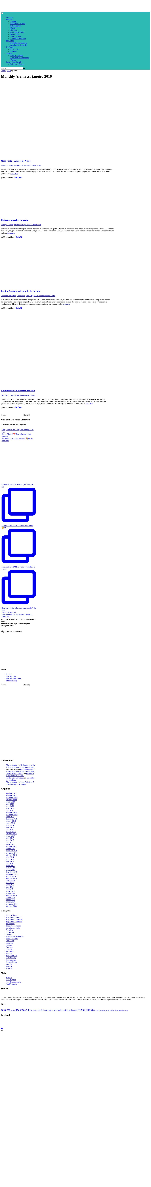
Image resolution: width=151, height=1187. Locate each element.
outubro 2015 (11, 876)
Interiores (9, 19)
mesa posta (85, 1009)
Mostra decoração (99, 1010)
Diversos (9, 53)
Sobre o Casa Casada (13, 62)
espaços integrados (54, 1010)
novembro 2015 (11, 874)
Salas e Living (15, 26)
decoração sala (34, 1010)
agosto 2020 (10, 802)
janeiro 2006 (10, 898)
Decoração (21, 296)
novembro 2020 (11, 798)
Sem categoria (31, 296)
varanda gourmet (123, 1010)
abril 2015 (9, 889)
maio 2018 (10, 827)
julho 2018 (10, 825)
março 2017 (10, 844)
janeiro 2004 (10, 902)
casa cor (5, 1009)
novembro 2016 (11, 853)
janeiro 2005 (10, 900)
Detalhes (9, 934)
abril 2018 (9, 829)
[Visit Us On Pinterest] (21, 413)
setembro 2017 (11, 834)
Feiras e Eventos (16, 56)
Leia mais (14, 174)
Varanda (13, 22)
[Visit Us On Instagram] (25, 413)
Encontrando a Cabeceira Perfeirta (18, 390)
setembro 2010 (11, 895)
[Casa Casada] (26, 11)
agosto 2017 (10, 836)
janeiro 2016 (10, 870)
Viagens (13, 60)
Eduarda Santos (11, 765)
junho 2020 (10, 806)
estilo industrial (70, 1010)
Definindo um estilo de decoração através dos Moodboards (20, 766)
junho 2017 (10, 840)
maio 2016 (10, 861)
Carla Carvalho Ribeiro (14, 774)
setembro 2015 (11, 878)
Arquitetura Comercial (18, 45)
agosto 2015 (10, 881)
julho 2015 (10, 883)
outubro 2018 (11, 821)
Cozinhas (13, 30)
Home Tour (14, 34)
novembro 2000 (11, 904)
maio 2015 (10, 887)
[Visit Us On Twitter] (16, 413)
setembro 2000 (11, 906)
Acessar (9, 674)
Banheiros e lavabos (17, 24)
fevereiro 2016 (11, 868)
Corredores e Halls (17, 32)
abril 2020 (9, 810)
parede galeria (109, 1010)
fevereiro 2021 (11, 795)
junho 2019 (10, 817)
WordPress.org (11, 681)
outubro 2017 (11, 832)
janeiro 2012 (10, 893)
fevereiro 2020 (11, 812)
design (43, 1010)
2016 (9, 71)
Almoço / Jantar (7, 165)
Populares (9, 947)
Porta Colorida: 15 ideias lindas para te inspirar (20, 783)
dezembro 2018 (11, 819)
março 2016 (10, 866)
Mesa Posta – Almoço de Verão (16, 161)
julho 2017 (10, 838)
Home (3, 71)
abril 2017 (9, 842)
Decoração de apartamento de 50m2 (20, 775)
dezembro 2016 (11, 851)
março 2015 (10, 891)
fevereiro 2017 (11, 847)
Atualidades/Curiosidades (19, 58)
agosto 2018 (10, 823)
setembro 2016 (11, 855)
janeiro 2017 (10, 849)
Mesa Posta (14, 49)
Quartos (13, 28)
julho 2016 (10, 857)
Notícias (9, 945)
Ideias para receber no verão (14, 220)
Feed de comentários (13, 678)
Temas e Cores (15, 36)
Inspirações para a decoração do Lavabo (20, 291)
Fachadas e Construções (15, 936)
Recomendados (11, 956)
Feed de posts (11, 676)
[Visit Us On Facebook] (11, 413)
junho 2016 (10, 859)
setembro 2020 (11, 800)
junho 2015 (10, 885)
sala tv (116, 1010)
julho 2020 (10, 804)
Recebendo (10, 47)
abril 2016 (9, 864)
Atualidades (10, 924)
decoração (21, 1009)
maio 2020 (10, 808)
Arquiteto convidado (18, 39)
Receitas (13, 51)
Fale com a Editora (17, 64)
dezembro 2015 (11, 872)
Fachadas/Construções (18, 43)
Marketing (9, 17)
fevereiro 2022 (11, 793)
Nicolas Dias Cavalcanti (15, 778)
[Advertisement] (18, 721)
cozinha (13, 1010)
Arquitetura (10, 41)
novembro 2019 (11, 815)
